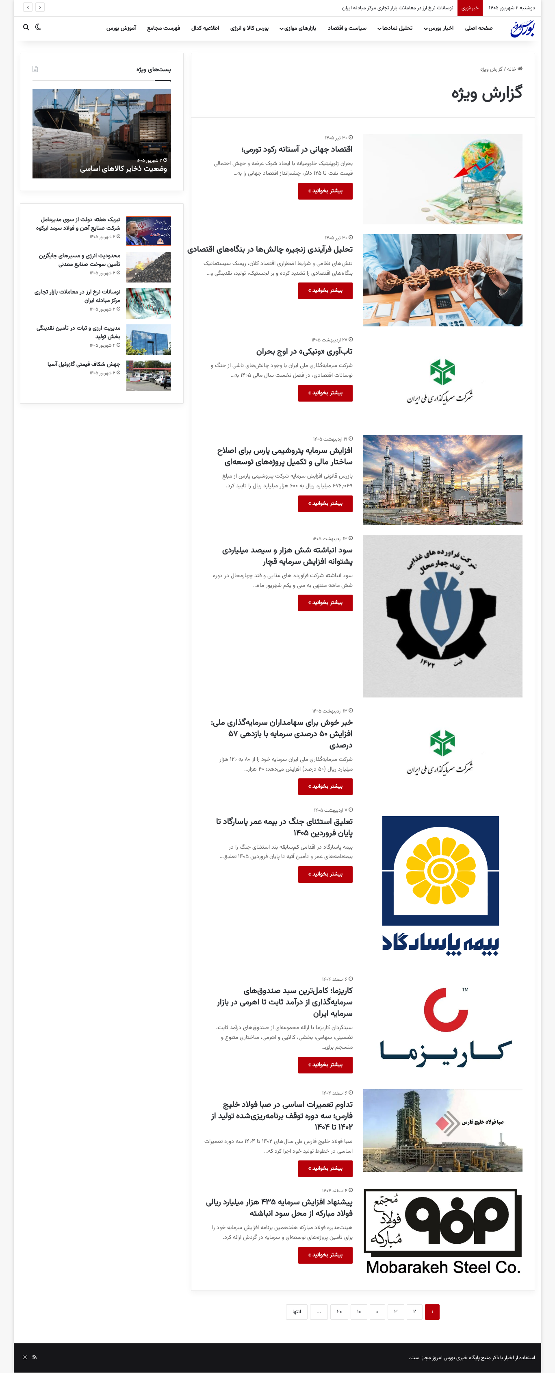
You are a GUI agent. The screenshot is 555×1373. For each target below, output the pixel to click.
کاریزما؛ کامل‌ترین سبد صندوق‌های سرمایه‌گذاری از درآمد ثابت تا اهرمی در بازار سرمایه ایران (285, 1002)
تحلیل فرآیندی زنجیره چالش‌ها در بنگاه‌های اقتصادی (270, 249)
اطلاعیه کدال (205, 28)
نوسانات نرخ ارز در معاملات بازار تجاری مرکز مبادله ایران (389, 8)
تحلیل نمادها (397, 28)
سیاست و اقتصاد (347, 28)
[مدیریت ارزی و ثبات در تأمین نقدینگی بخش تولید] (148, 339)
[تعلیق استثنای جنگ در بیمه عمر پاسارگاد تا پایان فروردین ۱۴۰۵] (442, 886)
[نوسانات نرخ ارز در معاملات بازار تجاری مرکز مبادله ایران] (148, 303)
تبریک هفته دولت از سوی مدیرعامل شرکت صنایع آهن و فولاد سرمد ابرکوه (78, 224)
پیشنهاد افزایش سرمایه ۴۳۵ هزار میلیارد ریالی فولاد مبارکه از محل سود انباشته (279, 1208)
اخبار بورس (441, 28)
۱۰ (359, 1312)
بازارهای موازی (300, 28)
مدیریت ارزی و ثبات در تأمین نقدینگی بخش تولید (78, 332)
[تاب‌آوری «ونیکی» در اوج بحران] (442, 381)
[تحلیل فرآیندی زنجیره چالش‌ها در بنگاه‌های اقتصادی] (442, 280)
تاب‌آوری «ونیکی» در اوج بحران (304, 351)
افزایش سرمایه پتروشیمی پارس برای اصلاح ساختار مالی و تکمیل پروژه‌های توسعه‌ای (285, 456)
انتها (297, 1312)
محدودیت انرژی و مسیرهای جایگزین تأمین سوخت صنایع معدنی (79, 260)
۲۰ (339, 1312)
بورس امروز (443, 1358)
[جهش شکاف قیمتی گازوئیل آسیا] (148, 376)
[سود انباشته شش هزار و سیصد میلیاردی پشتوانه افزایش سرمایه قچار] (442, 616)
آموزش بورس (121, 28)
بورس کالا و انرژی (249, 28)
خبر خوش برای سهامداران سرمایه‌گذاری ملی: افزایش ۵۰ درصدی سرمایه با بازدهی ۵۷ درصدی (282, 734)
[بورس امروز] (522, 28)
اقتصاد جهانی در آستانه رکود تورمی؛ (297, 149)
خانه (512, 69)
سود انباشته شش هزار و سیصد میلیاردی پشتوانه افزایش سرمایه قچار (287, 556)
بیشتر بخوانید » (325, 191)
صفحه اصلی (479, 28)
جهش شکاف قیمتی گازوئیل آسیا (84, 364)
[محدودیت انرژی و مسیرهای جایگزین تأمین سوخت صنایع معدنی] (148, 267)
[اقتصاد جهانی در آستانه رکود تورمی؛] (442, 179)
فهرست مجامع (163, 28)
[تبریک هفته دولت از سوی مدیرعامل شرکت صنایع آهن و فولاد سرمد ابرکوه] (148, 231)
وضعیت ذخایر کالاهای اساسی (123, 169)
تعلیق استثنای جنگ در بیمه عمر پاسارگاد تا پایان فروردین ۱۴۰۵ (284, 827)
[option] (102, 133)
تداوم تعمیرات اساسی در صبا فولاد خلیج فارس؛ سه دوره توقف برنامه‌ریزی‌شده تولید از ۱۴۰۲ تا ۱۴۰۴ (282, 1116)
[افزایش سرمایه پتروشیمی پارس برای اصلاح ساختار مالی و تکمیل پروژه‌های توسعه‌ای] (442, 480)
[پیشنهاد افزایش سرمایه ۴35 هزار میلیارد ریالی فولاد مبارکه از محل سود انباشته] (442, 1232)
